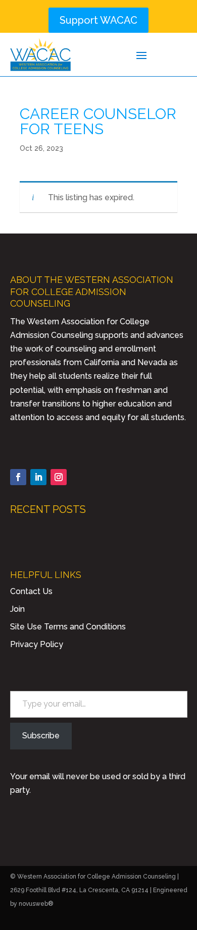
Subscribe (41, 735)
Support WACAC (98, 20)
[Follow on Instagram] (59, 477)
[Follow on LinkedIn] (38, 477)
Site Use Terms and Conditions (68, 626)
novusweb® (36, 903)
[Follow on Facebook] (18, 477)
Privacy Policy (36, 644)
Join (17, 609)
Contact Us (31, 591)
